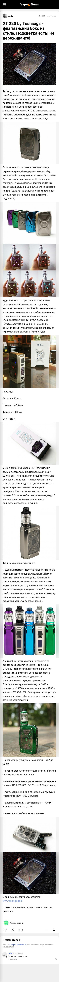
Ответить (13, 959)
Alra (10, 953)
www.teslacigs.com (12, 900)
